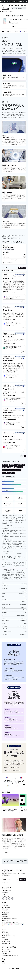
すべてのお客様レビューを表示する (9, 918)
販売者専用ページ (6, 943)
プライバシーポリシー (7, 951)
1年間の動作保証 (5, 933)
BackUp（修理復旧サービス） (8, 935)
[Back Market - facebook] (9, 898)
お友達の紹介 (5, 932)
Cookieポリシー (5, 953)
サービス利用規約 (6, 949)
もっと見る (5, 291)
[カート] (25, 5)
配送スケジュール (6, 909)
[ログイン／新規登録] (22, 5)
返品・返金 (4, 910)
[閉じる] (26, 1)
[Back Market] (14, 5)
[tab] (3, 31)
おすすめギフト (5, 914)
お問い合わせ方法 (6, 907)
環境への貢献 (5, 892)
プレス (3, 894)
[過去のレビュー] (21, 455)
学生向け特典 (5, 939)
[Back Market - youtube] (6, 898)
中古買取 (4, 937)
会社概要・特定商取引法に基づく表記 (10, 955)
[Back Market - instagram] (3, 898)
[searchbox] (19, 8)
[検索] (12, 8)
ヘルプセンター (5, 905)
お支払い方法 (5, 920)
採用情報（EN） (5, 896)
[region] (14, 804)
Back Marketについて (7, 890)
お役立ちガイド (5, 912)
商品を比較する (5, 916)
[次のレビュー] (25, 455)
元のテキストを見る (12, 292)
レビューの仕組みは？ (8, 262)
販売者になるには (6, 941)
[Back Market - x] (12, 898)
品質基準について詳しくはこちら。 (12, 579)
